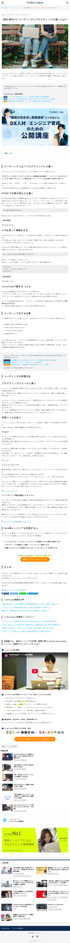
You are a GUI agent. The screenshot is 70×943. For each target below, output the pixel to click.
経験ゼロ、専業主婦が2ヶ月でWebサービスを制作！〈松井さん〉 (26, 610)
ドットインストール (10, 491)
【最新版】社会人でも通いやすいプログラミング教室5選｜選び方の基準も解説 (34, 360)
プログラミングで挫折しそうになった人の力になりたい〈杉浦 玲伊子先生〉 (30, 621)
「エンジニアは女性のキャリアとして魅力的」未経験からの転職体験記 (28, 96)
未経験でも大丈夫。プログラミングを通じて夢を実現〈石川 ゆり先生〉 (28, 628)
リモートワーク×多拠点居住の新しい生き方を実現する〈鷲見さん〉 (27, 607)
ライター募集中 (18, 928)
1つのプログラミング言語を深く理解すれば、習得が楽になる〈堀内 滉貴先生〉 (31, 624)
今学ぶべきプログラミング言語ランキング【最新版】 (26, 362)
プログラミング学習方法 (10, 746)
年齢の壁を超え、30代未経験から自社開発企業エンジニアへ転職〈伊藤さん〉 (30, 604)
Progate (6, 460)
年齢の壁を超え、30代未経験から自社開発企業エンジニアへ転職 (29, 364)
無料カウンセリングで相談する (14, 590)
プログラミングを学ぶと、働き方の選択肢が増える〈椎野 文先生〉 (27, 631)
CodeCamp (5, 928)
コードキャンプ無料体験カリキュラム (17, 521)
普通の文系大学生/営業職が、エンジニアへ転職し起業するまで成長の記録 (29, 101)
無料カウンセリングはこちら (33, 559)
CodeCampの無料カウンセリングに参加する (33, 739)
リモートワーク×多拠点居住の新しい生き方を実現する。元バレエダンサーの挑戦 (31, 99)
